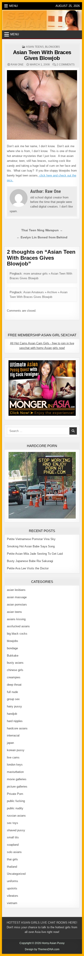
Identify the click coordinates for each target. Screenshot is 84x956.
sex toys (12, 823)
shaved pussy (16, 830)
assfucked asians (18, 626)
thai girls (12, 859)
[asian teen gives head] (42, 138)
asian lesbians (16, 590)
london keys (15, 764)
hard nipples (15, 721)
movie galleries (16, 779)
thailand (12, 866)
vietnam (12, 903)
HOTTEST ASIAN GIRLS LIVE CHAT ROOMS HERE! (42, 922)
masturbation (15, 772)
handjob (12, 713)
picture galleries (17, 786)
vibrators (12, 895)
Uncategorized (16, 873)
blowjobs (52, 46)
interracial (13, 735)
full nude (12, 692)
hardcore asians (17, 728)
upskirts (12, 888)
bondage (12, 648)
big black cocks (17, 633)
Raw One (17, 64)
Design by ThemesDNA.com (42, 949)
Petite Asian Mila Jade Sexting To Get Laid (35, 553)
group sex (13, 699)
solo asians (14, 852)
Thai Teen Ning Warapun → (42, 230)
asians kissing (16, 619)
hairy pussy (14, 706)
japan (10, 742)
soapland (13, 844)
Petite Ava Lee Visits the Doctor (28, 568)
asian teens (35, 46)
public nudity (15, 808)
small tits (13, 837)
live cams (13, 757)
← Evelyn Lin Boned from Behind (42, 237)
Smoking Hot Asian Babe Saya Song (31, 546)
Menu (13, 6)
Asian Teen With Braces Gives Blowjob (42, 55)
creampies (13, 677)
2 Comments (66, 64)
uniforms (12, 881)
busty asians (15, 662)
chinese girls (15, 670)
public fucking (16, 801)
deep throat (14, 684)
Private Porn (15, 794)
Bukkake (12, 655)
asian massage (17, 597)
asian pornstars (17, 604)
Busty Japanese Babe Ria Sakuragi (30, 561)
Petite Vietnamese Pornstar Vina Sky (31, 539)
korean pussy (15, 750)
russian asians (16, 815)
